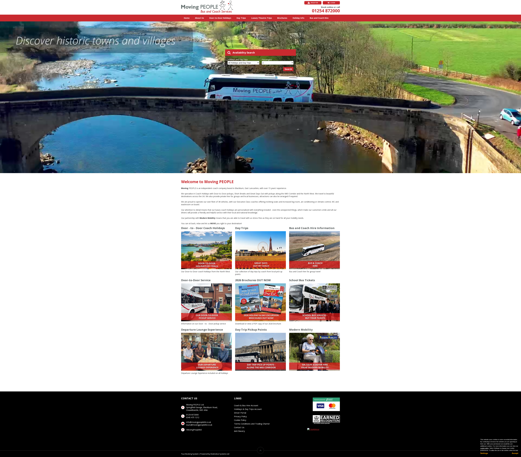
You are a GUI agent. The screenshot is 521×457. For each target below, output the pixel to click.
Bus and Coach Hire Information (312, 228)
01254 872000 (326, 11)
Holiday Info (298, 18)
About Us (199, 18)
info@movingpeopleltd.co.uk (198, 422)
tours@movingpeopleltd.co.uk (199, 425)
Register (314, 3)
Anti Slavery (239, 431)
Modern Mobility (301, 329)
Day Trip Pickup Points (251, 329)
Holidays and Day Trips (238, 59)
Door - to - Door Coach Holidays (203, 228)
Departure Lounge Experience (202, 329)
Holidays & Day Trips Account (248, 409)
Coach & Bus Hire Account (246, 405)
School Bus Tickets (302, 280)
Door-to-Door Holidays (220, 18)
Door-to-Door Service (196, 280)
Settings (484, 453)
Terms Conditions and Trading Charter (252, 423)
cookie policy (484, 448)
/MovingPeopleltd (194, 429)
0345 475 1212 (192, 417)
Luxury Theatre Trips (261, 18)
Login (332, 3)
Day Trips (241, 18)
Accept (515, 453)
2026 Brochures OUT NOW (253, 280)
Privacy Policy (240, 416)
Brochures (282, 18)
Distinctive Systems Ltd (220, 454)
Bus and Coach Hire (319, 18)
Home (187, 18)
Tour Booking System (189, 454)
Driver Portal (240, 412)
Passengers (267, 59)
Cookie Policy (240, 420)
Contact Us (239, 427)
